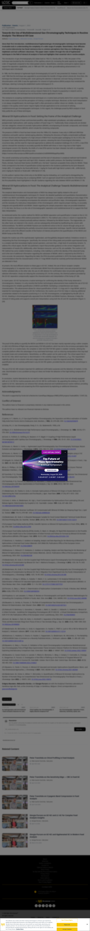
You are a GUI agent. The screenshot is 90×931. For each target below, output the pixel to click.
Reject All (67, 924)
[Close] (87, 924)
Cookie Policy (19, 929)
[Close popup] (65, 452)
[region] (45, 924)
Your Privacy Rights (67, 920)
